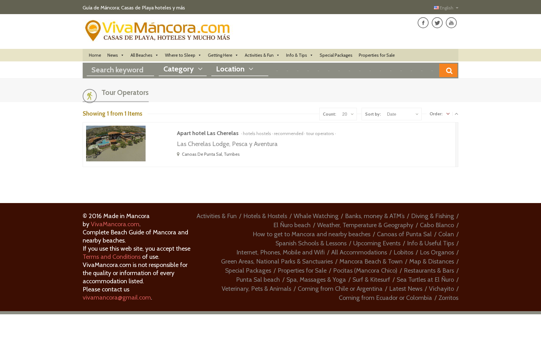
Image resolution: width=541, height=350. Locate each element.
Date (391, 114)
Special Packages (336, 55)
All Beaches (141, 55)
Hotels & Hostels (265, 216)
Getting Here (220, 55)
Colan (446, 234)
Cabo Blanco (437, 225)
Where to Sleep (180, 55)
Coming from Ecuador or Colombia (385, 297)
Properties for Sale (377, 55)
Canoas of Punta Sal (404, 234)
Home (95, 55)
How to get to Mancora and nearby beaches (311, 234)
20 (344, 114)
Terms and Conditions (112, 256)
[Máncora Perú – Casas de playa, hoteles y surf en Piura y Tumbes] (158, 38)
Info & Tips (296, 55)
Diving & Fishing (432, 216)
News (112, 55)
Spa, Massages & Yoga (316, 279)
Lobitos (403, 252)
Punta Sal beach (258, 279)
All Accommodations (359, 252)
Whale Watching (316, 216)
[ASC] (448, 113)
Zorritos (448, 297)
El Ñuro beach (292, 225)
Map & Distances (431, 261)
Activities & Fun (259, 55)
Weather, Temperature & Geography (365, 225)
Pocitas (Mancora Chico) (365, 270)
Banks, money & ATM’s (374, 216)
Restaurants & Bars (429, 270)
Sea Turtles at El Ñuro (425, 279)
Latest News (405, 288)
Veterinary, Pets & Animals (256, 288)
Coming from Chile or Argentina (340, 288)
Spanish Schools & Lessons (311, 243)
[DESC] (456, 113)
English (446, 8)
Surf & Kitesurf (371, 279)
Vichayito (441, 288)
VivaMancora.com (115, 224)
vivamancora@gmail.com (117, 297)
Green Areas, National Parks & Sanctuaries (277, 261)
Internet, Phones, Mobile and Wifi (280, 252)
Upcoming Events (376, 243)
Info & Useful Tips (430, 243)
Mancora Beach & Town (371, 261)
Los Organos (437, 252)
